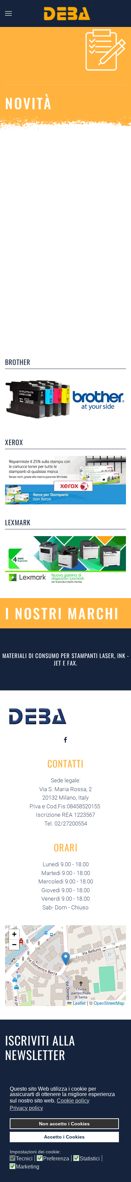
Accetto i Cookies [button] (64, 1137)
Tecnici (24, 1158)
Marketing (27, 1167)
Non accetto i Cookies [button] (64, 1123)
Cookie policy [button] (73, 1100)
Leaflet (79, 1003)
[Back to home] (65, 13)
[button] (65, 959)
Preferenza (56, 1158)
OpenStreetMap (109, 1003)
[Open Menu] (8, 13)
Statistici (90, 1158)
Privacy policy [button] (26, 1108)
